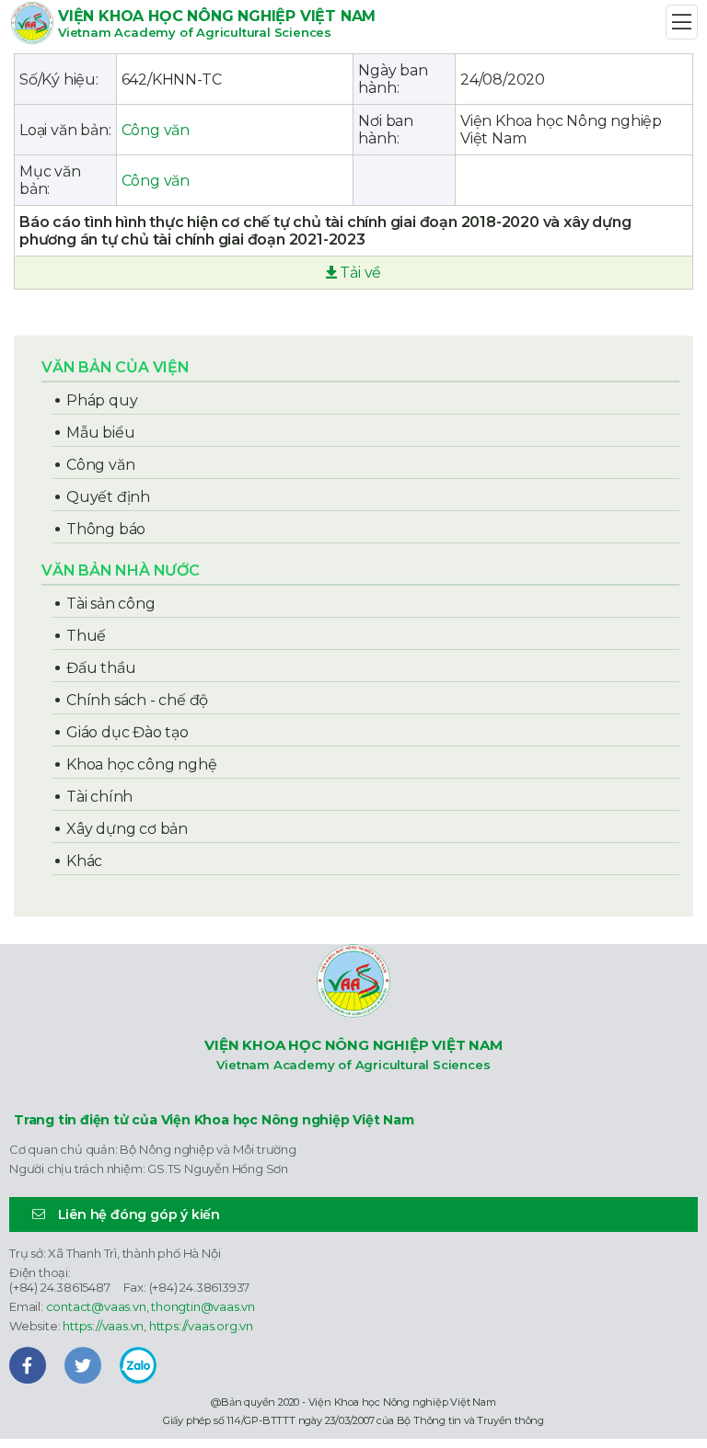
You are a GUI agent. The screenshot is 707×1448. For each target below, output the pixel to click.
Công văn (156, 130)
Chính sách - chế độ (137, 700)
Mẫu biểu (100, 432)
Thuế (86, 635)
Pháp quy (101, 400)
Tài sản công (111, 603)
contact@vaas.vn (96, 1306)
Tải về (359, 272)
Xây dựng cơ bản (127, 829)
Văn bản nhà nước (120, 570)
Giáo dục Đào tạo (127, 732)
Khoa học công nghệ (141, 764)
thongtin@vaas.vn (203, 1306)
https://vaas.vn (103, 1325)
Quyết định (108, 497)
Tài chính (99, 796)
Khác (84, 861)
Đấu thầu (100, 668)
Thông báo (105, 529)
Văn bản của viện (115, 367)
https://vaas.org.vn (201, 1325)
